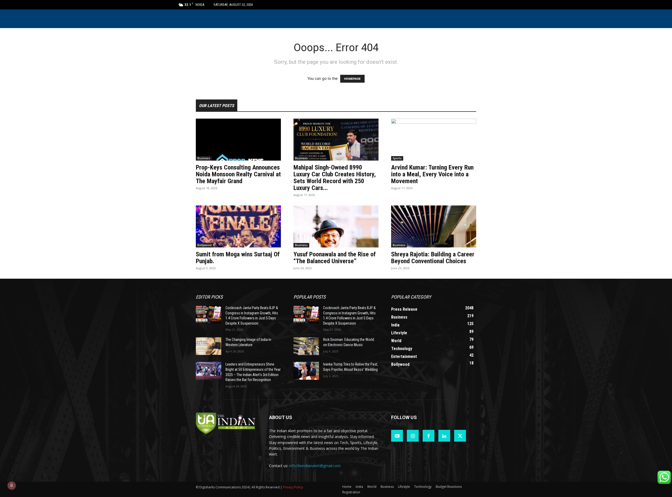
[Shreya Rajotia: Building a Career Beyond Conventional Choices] (433, 226)
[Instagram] (413, 436)
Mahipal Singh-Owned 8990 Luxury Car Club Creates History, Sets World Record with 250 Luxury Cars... (334, 178)
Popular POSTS (309, 297)
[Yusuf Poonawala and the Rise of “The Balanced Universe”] (336, 226)
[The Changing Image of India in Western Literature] (208, 346)
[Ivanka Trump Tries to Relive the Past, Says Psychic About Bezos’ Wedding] (306, 371)
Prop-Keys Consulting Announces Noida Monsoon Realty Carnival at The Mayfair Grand (238, 174)
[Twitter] (460, 436)
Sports (397, 158)
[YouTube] (397, 436)
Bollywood (204, 245)
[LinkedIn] (444, 436)
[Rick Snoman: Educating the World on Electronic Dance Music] (306, 346)
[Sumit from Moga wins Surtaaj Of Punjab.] (238, 226)
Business (203, 158)
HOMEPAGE (352, 79)
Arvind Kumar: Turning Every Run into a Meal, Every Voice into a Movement (432, 174)
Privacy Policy (293, 487)
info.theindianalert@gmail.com (315, 465)
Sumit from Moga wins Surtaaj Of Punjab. (238, 258)
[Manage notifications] (11, 485)
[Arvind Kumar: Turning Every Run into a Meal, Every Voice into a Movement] (433, 140)
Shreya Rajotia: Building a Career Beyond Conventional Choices (432, 258)
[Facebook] (428, 436)
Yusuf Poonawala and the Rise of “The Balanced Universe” (334, 258)
